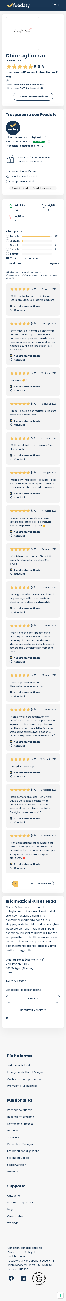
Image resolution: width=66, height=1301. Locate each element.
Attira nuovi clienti (18, 1065)
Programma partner (20, 1202)
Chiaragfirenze (25, 55)
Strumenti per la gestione (23, 1151)
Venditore (15, 263)
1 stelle (14, 254)
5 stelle (14, 236)
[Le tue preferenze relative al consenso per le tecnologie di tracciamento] (60, 1295)
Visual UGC (14, 1137)
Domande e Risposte (20, 1124)
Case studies (15, 1216)
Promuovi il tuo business (22, 1086)
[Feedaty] (18, 6)
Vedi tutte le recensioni (25, 258)
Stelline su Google (18, 1158)
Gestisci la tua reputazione (24, 1079)
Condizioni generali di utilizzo (25, 1248)
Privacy (12, 1252)
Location (12, 1130)
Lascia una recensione (33, 96)
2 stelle (14, 249)
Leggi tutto (25, 950)
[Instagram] (7, 1018)
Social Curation (16, 1165)
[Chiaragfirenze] (22, 33)
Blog (10, 1209)
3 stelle (14, 245)
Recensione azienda (19, 1110)
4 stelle (15, 241)
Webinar (12, 1223)
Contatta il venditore (33, 1010)
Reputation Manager (20, 1144)
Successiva (44, 883)
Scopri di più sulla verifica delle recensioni (32, 188)
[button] (33, 159)
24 (32, 883)
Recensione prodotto (20, 1117)
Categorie (13, 1196)
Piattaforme (15, 1171)
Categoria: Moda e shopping (23, 990)
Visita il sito (33, 998)
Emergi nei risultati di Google (25, 1072)
